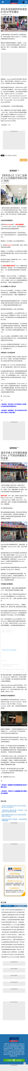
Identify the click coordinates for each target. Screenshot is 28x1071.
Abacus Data (8, 224)
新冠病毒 (14, 155)
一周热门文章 (20, 906)
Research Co (9, 245)
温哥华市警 (4, 495)
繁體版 (25, 6)
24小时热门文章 (7, 906)
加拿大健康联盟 (19, 224)
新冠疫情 (10, 155)
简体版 (21, 6)
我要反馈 (24, 160)
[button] (26, 2)
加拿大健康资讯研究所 (9, 265)
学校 (19, 34)
